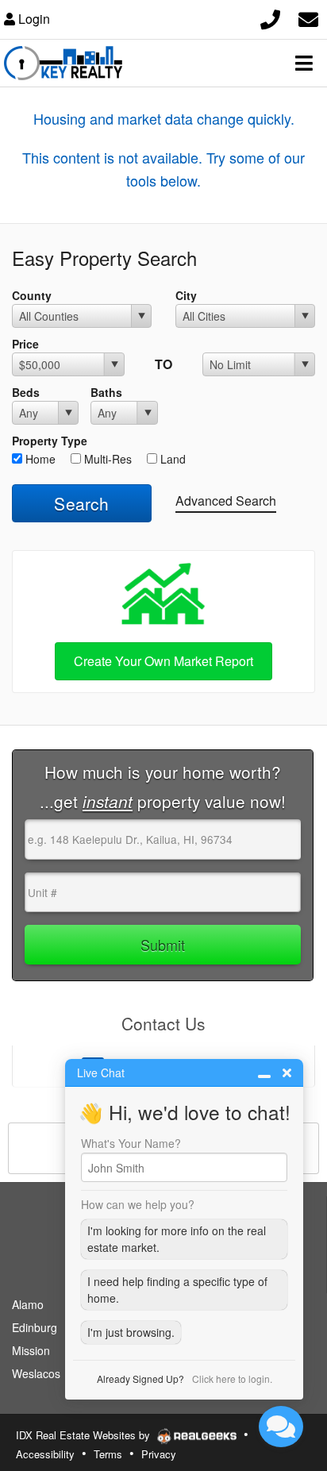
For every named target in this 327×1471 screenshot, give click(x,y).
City (186, 295)
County (32, 295)
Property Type (49, 441)
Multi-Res (106, 459)
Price (25, 344)
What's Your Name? (131, 1143)
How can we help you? (137, 1204)
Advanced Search (225, 500)
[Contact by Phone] (270, 17)
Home (39, 459)
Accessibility (45, 1453)
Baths (106, 392)
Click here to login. (232, 1378)
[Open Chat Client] (281, 1426)
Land (171, 459)
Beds (26, 392)
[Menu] (304, 63)
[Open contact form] (308, 17)
